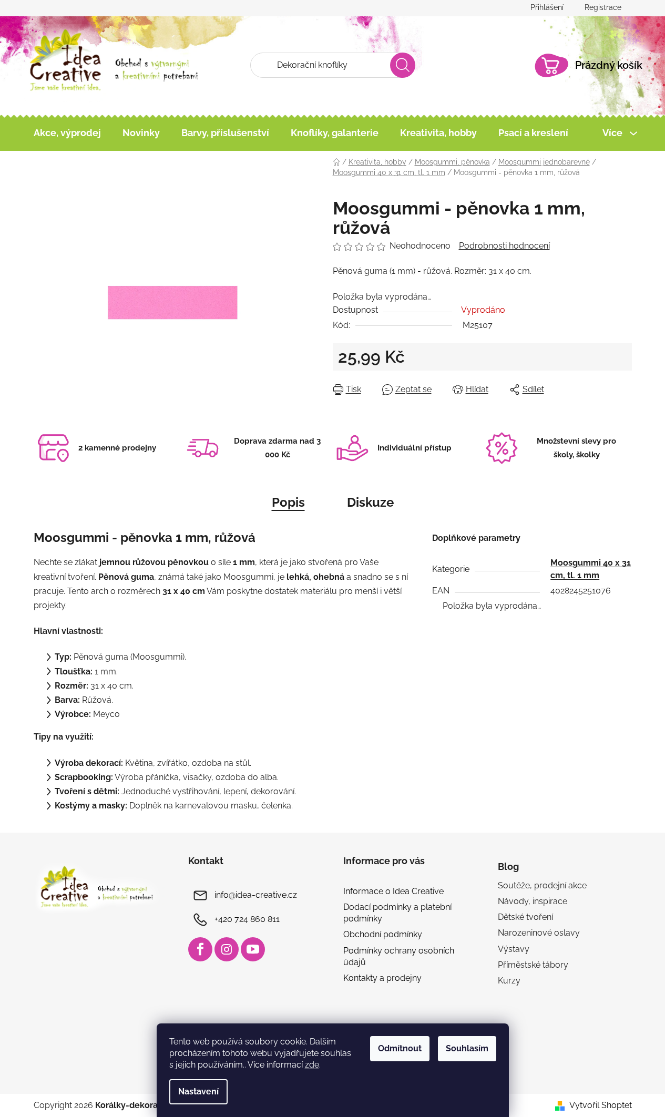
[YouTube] (253, 949)
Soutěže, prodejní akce (542, 885)
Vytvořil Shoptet (600, 1105)
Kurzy (509, 981)
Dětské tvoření (525, 917)
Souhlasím (467, 1048)
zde (312, 1065)
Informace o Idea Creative (393, 891)
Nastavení (198, 1091)
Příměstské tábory (533, 965)
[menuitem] (67, 133)
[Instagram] (226, 949)
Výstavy (513, 949)
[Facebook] (200, 949)
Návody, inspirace (532, 901)
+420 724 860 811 (247, 919)
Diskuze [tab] (370, 502)
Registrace (603, 7)
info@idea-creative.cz (255, 895)
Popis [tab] (288, 502)
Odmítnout (400, 1048)
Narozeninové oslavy (539, 933)
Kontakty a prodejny (382, 978)
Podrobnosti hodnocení (504, 246)
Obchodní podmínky (382, 934)
